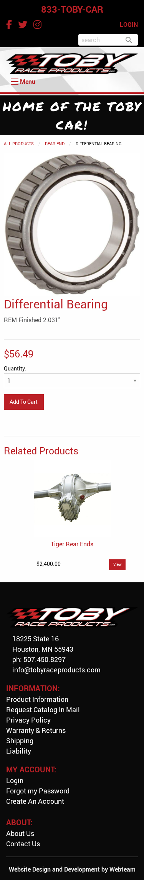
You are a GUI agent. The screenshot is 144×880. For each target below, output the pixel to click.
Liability (18, 750)
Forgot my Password (38, 790)
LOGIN (129, 24)
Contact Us (23, 843)
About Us (20, 833)
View (117, 564)
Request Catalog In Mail (43, 709)
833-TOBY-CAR (72, 9)
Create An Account (35, 801)
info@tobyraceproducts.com (56, 669)
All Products (19, 143)
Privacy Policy (28, 719)
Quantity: (15, 368)
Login (14, 780)
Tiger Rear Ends (72, 544)
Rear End (55, 143)
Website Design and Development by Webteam (72, 869)
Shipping (19, 740)
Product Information (37, 699)
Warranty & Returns (36, 730)
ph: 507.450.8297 (39, 659)
